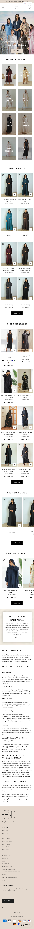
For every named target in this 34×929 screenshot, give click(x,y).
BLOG (3, 861)
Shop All (17, 637)
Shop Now (17, 50)
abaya (6, 654)
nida (7, 691)
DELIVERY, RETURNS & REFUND (11, 872)
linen (10, 691)
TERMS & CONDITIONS (8, 869)
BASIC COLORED (7, 841)
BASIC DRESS (6, 849)
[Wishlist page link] (30, 8)
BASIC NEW (5, 833)
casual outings (24, 728)
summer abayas (13, 751)
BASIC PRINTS (6, 844)
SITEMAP (4, 880)
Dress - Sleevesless (8, 355)
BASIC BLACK (6, 838)
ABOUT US (5, 858)
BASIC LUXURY (6, 847)
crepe (26, 690)
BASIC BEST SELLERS (8, 836)
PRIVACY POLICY (7, 866)
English (16, 912)
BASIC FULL (5, 830)
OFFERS (4, 874)
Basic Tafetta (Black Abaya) (11, 530)
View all (17, 313)
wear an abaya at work (13, 728)
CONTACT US (5, 864)
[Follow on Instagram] (3, 907)
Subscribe (7, 900)
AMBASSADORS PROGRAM (9, 877)
